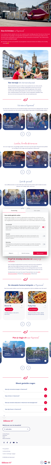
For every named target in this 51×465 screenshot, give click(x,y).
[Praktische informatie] (24, 355)
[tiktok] (10, 442)
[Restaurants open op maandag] (24, 127)
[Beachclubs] (24, 165)
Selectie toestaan (25, 253)
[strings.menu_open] (49, 462)
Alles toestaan (40, 253)
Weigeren (11, 253)
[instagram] (4, 442)
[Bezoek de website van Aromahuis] (47, 305)
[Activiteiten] (48, 361)
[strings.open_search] (41, 462)
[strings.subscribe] (27, 429)
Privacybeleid (6, 448)
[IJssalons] (48, 203)
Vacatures (5, 435)
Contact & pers (6, 434)
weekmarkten (28, 273)
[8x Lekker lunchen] (48, 165)
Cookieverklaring (6, 451)
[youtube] (13, 442)
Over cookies (37, 210)
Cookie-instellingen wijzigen (9, 453)
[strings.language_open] (45, 462)
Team (4, 437)
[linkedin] (17, 442)
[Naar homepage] (6, 462)
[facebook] (7, 442)
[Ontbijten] (24, 203)
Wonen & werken (6, 438)
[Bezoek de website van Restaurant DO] (23, 305)
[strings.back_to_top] (4, 416)
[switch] (43, 236)
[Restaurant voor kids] (48, 127)
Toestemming (14, 210)
